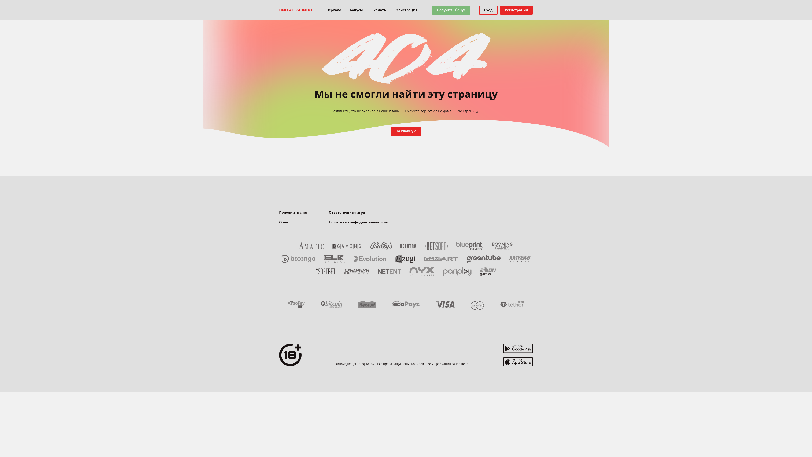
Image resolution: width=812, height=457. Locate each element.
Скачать (378, 10)
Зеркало (334, 10)
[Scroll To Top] (541, 444)
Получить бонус (451, 10)
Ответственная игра (347, 212)
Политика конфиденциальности (358, 222)
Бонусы (356, 10)
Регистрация (406, 10)
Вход (488, 10)
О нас (284, 222)
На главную (406, 131)
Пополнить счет (293, 212)
